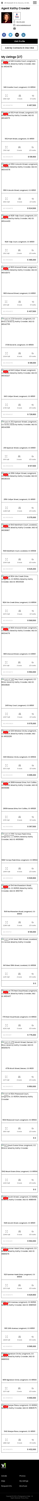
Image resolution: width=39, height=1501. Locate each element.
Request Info (6, 1486)
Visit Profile (19, 41)
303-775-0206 (20, 22)
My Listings (24, 1481)
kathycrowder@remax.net (23, 25)
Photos (22, 1476)
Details (4, 1476)
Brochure (23, 1486)
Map (3, 1481)
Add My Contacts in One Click (19, 47)
